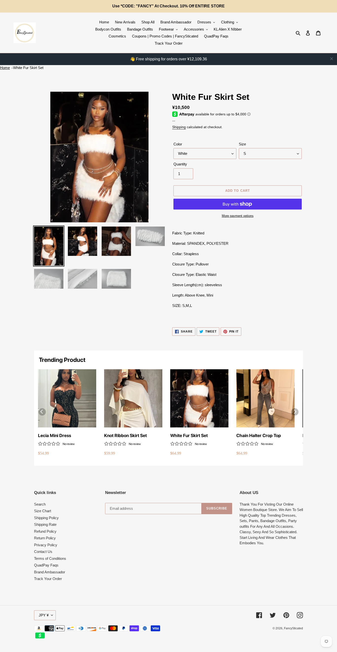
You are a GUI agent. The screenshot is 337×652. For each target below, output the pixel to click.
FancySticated (293, 628)
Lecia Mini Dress (54, 435)
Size (242, 144)
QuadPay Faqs (46, 565)
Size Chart (42, 511)
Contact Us (43, 551)
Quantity (180, 164)
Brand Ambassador (49, 572)
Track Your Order (48, 579)
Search (40, 504)
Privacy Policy (45, 545)
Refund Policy (45, 531)
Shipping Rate (45, 524)
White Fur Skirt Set (28, 68)
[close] (331, 58)
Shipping (179, 127)
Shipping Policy (46, 518)
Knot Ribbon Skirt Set (125, 435)
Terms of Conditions (50, 558)
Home (5, 68)
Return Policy (45, 538)
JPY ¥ (44, 615)
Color (177, 144)
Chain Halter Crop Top (258, 435)
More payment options (238, 216)
